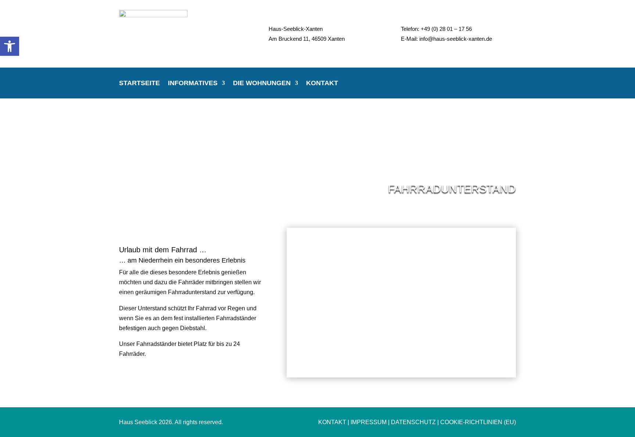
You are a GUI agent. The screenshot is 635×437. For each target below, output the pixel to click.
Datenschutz (413, 422)
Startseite (139, 83)
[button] (9, 46)
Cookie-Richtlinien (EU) (478, 422)
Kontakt (322, 83)
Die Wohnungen (262, 83)
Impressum (369, 422)
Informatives (193, 83)
